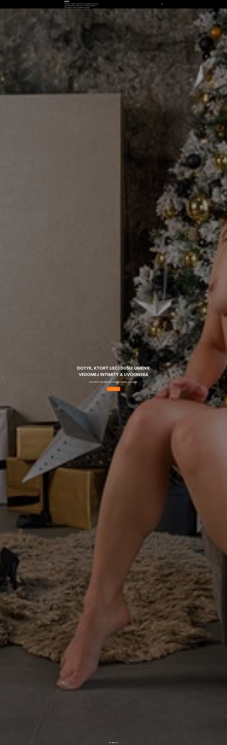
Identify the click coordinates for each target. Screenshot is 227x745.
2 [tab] (113, 742)
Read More (113, 386)
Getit (66, 1)
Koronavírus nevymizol (113, 371)
